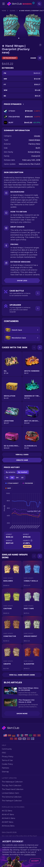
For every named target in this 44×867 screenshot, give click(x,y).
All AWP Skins (7, 822)
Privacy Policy (7, 756)
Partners (5, 768)
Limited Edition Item (10, 793)
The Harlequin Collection (12, 801)
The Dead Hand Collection (12, 789)
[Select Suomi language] (33, 738)
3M (17, 477)
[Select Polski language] (26, 735)
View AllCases (22, 454)
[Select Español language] (9, 735)
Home (4, 10)
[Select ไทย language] (28, 738)
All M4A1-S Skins (8, 818)
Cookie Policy (7, 764)
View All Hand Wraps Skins (22, 675)
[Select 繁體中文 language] (16, 738)
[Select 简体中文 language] (11, 738)
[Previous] (34, 347)
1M (12, 477)
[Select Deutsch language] (13, 735)
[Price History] (23, 104)
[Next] (39, 347)
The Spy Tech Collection (11, 785)
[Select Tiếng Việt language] (39, 735)
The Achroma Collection (11, 797)
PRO (4, 753)
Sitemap (5, 772)
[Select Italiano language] (22, 735)
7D (7, 477)
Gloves (12, 10)
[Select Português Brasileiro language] (30, 735)
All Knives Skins (8, 826)
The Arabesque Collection (12, 782)
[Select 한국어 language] (24, 738)
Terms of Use (7, 760)
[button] (12, 574)
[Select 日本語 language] (20, 738)
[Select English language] (5, 735)
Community (7, 749)
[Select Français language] (18, 735)
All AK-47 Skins (8, 814)
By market (22, 472)
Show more (22, 713)
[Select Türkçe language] (35, 735)
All (22, 477)
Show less (22, 280)
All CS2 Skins (7, 811)
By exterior (10, 472)
